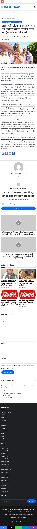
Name (3, 343)
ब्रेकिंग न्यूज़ (23, 517)
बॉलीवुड (4, 420)
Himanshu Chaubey (9, 36)
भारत (14, 22)
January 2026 (6, 467)
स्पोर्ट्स (3, 439)
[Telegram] (26, 527)
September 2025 (7, 477)
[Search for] (35, 8)
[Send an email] (14, 36)
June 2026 (5, 453)
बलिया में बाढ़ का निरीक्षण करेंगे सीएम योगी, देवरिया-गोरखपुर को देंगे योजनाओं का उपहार (9, 303)
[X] (16, 522)
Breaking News (11, 18)
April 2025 (5, 491)
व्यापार (3, 433)
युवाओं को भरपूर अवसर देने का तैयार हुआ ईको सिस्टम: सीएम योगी (26, 302)
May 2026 (5, 456)
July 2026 (5, 451)
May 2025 (5, 488)
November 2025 (6, 472)
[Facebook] (12, 522)
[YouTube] (20, 522)
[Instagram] (25, 522)
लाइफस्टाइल (5, 431)
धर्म (3, 417)
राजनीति (19, 22)
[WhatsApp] (18, 527)
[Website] (18, 177)
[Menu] (2, 8)
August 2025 (5, 480)
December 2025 (6, 469)
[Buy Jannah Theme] (18, 13)
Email (3, 351)
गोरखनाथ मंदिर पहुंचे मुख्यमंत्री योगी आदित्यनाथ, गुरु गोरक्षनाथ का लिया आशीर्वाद (26, 282)
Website (3, 358)
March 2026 (5, 461)
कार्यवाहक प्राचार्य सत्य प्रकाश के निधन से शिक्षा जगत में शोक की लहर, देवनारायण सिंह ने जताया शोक (9, 282)
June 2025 (5, 485)
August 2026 (5, 448)
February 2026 (6, 464)
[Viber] (33, 527)
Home (4, 18)
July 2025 (5, 483)
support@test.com (8, 395)
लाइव (19, 517)
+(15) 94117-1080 (7, 397)
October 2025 (6, 475)
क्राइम (3, 415)
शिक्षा (3, 436)
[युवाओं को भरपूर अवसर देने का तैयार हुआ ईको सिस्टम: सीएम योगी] (27, 294)
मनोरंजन (4, 425)
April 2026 (5, 459)
